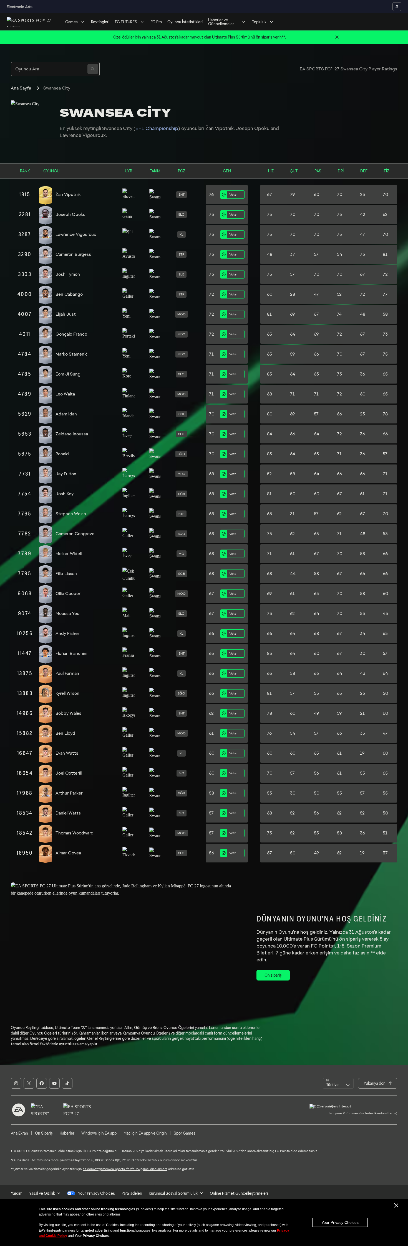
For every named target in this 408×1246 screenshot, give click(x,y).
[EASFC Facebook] (41, 1083)
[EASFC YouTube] (54, 1083)
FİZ (386, 171)
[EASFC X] (29, 1083)
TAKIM (155, 171)
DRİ (341, 171)
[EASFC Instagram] (16, 1083)
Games (71, 21)
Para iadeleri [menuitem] (132, 1193)
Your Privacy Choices (340, 1222)
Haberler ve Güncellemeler (221, 21)
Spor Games (184, 1133)
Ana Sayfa (21, 88)
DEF (363, 171)
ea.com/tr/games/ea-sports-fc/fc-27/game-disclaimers (125, 1169)
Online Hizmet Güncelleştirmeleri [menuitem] (239, 1193)
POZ (181, 171)
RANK (25, 171)
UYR (128, 171)
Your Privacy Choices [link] (96, 1193)
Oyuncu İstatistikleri (185, 21)
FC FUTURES (126, 21)
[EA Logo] (18, 1110)
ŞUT (294, 171)
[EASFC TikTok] (67, 1083)
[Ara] (92, 69)
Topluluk (259, 21)
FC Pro (156, 21)
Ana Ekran (19, 1133)
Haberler (67, 1133)
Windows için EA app (99, 1133)
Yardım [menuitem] (16, 1193)
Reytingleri (100, 21)
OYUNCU (51, 171)
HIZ (271, 171)
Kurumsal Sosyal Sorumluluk (173, 1193)
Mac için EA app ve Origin (145, 1133)
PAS (317, 171)
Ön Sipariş (44, 1133)
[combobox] (338, 1083)
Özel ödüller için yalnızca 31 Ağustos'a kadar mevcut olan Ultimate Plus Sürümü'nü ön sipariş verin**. (199, 37)
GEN (227, 171)
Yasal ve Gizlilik (42, 1193)
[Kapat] (337, 37)
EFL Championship (156, 128)
